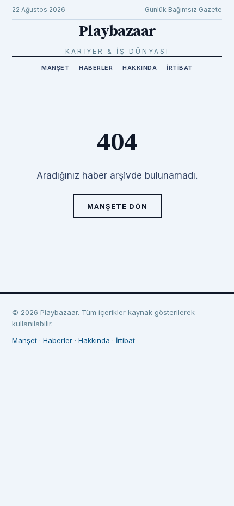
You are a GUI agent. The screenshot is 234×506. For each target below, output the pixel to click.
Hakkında (139, 68)
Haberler (96, 68)
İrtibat (180, 68)
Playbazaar (117, 31)
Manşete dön (117, 206)
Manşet (55, 68)
